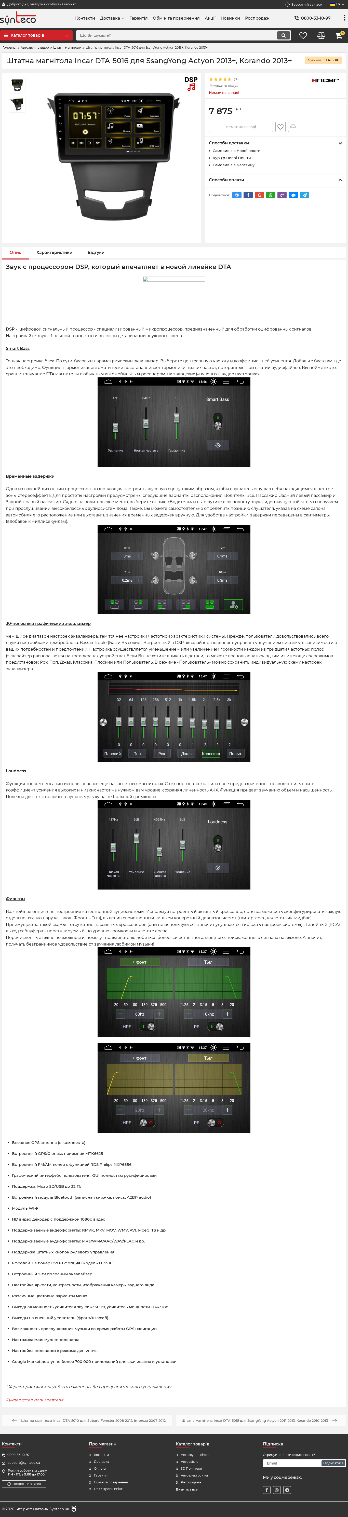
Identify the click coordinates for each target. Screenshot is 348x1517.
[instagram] (277, 1490)
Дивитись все (187, 1489)
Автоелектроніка (194, 1475)
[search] (283, 35)
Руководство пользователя (34, 1400)
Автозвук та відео (195, 1455)
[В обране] (280, 127)
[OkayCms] (73, 1509)
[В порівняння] (293, 127)
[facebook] (267, 1490)
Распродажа (191, 1482)
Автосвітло (189, 1462)
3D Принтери (191, 1468)
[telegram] (287, 1490)
